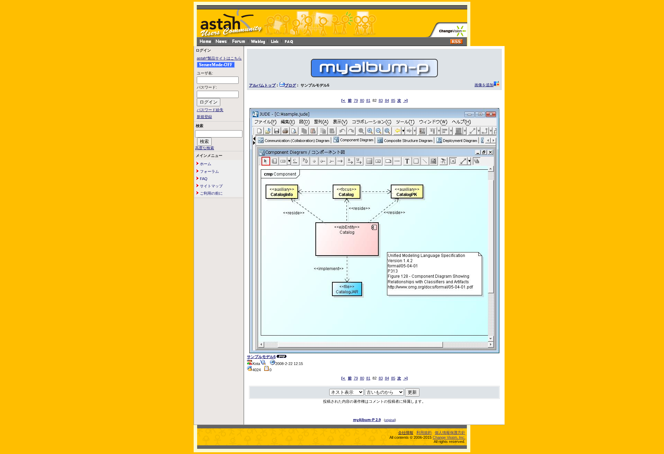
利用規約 (424, 432)
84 (387, 100)
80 (362, 100)
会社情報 (405, 432)
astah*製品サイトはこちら (219, 58)
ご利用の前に (211, 193)
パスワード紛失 (210, 110)
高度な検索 (204, 148)
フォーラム (209, 171)
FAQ (203, 179)
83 (381, 100)
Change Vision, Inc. (449, 437)
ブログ (290, 85)
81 (368, 100)
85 (393, 100)
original (390, 420)
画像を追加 (484, 85)
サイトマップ (211, 186)
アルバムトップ (262, 85)
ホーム (205, 164)
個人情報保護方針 (450, 432)
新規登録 (204, 117)
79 (356, 100)
